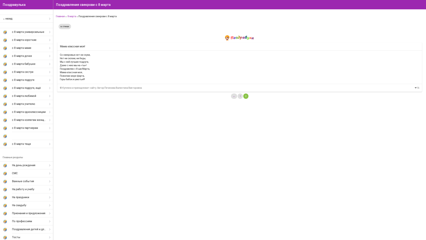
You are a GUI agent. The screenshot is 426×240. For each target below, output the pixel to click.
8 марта (72, 16)
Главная (60, 16)
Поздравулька (14, 5)
